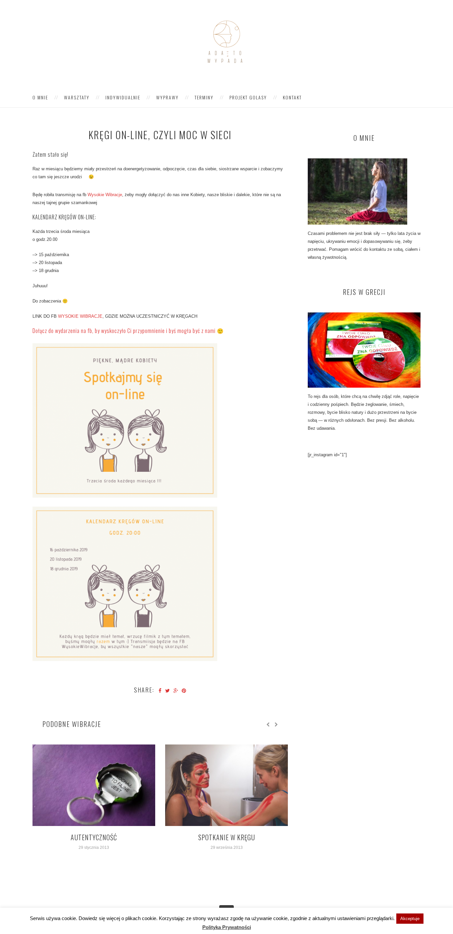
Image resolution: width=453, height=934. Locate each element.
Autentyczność (94, 837)
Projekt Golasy (248, 97)
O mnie (40, 97)
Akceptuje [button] (410, 918)
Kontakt (292, 97)
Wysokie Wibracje (105, 194)
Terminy (204, 97)
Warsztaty (77, 97)
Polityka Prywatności (226, 927)
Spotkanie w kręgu (226, 837)
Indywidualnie (122, 97)
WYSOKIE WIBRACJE (80, 316)
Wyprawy (167, 97)
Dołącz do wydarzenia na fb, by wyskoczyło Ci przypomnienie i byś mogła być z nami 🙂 (128, 331)
